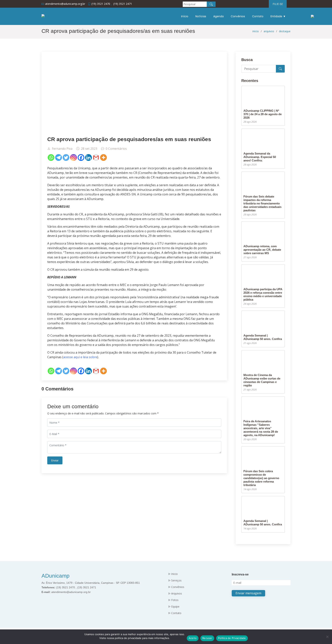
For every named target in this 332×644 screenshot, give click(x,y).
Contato (257, 16)
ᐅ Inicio (173, 574)
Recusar (207, 638)
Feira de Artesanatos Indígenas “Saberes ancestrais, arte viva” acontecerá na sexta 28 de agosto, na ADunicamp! (260, 428)
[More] (103, 157)
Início (184, 16)
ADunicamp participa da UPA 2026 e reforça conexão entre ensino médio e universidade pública (262, 294)
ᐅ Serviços (175, 580)
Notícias (200, 16)
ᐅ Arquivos (175, 593)
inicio (255, 31)
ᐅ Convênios (176, 587)
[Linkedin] (88, 157)
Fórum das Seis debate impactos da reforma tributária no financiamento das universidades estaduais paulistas (262, 203)
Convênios (238, 16)
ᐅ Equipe (173, 606)
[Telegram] (58, 157)
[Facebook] (81, 157)
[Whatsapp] (51, 157)
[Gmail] (96, 157)
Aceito (193, 638)
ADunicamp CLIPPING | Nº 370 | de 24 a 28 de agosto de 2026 (262, 114)
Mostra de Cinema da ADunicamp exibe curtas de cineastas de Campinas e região (261, 380)
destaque (284, 31)
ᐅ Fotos (173, 600)
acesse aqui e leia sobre (80, 357)
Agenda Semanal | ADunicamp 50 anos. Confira (262, 337)
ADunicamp (56, 576)
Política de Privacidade (232, 638)
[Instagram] (73, 157)
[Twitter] (66, 157)
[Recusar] (327, 637)
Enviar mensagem (248, 593)
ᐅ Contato (174, 613)
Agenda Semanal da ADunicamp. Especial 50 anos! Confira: (259, 157)
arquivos (269, 31)
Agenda (218, 16)
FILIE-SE (278, 4)
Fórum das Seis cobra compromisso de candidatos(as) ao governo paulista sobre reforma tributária (261, 478)
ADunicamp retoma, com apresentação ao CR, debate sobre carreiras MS (262, 250)
